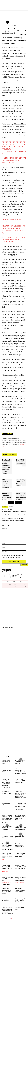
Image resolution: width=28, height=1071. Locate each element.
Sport (23, 35)
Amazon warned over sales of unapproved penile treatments (20, 879)
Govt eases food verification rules (6, 804)
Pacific (13, 1059)
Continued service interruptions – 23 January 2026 (14, 1020)
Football (11, 506)
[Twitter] (12, 502)
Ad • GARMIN (4, 473)
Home (3, 452)
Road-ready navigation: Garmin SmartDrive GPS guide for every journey (6, 466)
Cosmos (10, 1065)
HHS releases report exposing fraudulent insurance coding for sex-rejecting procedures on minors (7, 910)
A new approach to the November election (7, 900)
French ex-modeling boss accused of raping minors (20, 855)
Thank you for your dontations (9, 1014)
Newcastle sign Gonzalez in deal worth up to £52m (19, 845)
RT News (10, 509)
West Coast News (5, 963)
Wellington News (5, 959)
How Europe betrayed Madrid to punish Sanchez (20, 890)
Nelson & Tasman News (7, 961)
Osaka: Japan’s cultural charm (5, 482)
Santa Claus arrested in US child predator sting (7, 879)
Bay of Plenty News (6, 952)
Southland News (5, 969)
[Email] (20, 502)
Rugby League (20, 1061)
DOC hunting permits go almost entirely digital (7, 770)
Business (15, 1063)
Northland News (5, 948)
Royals (14, 1065)
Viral (3, 859)
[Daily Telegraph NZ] (7, 22)
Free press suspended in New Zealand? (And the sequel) (20, 900)
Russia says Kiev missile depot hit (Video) (6, 761)
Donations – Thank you (7, 1026)
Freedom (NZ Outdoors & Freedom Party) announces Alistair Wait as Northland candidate (20, 794)
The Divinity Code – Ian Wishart (20, 481)
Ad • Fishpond (18, 465)
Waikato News (5, 954)
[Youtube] (9, 927)
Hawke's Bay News (6, 956)
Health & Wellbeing (19, 870)
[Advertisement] (14, 606)
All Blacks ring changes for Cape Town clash (19, 836)
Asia (23, 1063)
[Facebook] (16, 502)
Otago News (4, 967)
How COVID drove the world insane (21, 462)
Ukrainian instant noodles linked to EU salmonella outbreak (20, 867)
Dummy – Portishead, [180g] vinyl (6, 495)
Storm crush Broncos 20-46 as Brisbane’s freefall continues (7, 845)
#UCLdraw (6, 149)
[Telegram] (9, 502)
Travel (10, 1063)
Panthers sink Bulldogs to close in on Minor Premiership (20, 828)
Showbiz (5, 1063)
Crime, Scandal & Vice (19, 858)
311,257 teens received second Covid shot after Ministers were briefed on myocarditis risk (20, 806)
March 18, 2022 (8, 163)
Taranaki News (5, 958)
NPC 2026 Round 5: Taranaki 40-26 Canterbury (20, 761)
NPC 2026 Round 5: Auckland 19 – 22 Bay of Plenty (7, 836)
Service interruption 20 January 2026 (11, 1023)
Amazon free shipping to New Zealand (21, 495)
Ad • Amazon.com (19, 499)
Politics (9, 1061)
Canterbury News (5, 965)
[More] (23, 502)
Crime (9, 1059)
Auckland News (5, 950)
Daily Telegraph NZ (16, 22)
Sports (18, 1059)
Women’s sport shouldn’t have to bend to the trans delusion (6, 891)
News (3, 980)
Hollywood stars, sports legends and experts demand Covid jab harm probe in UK (6, 782)
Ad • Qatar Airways (5, 487)
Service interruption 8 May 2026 (10, 1017)
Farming (14, 1061)
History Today (5, 871)
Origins (22, 1059)
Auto (19, 1063)
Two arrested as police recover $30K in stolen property (20, 781)
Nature (4, 1061)
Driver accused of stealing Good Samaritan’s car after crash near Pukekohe (13, 989)
